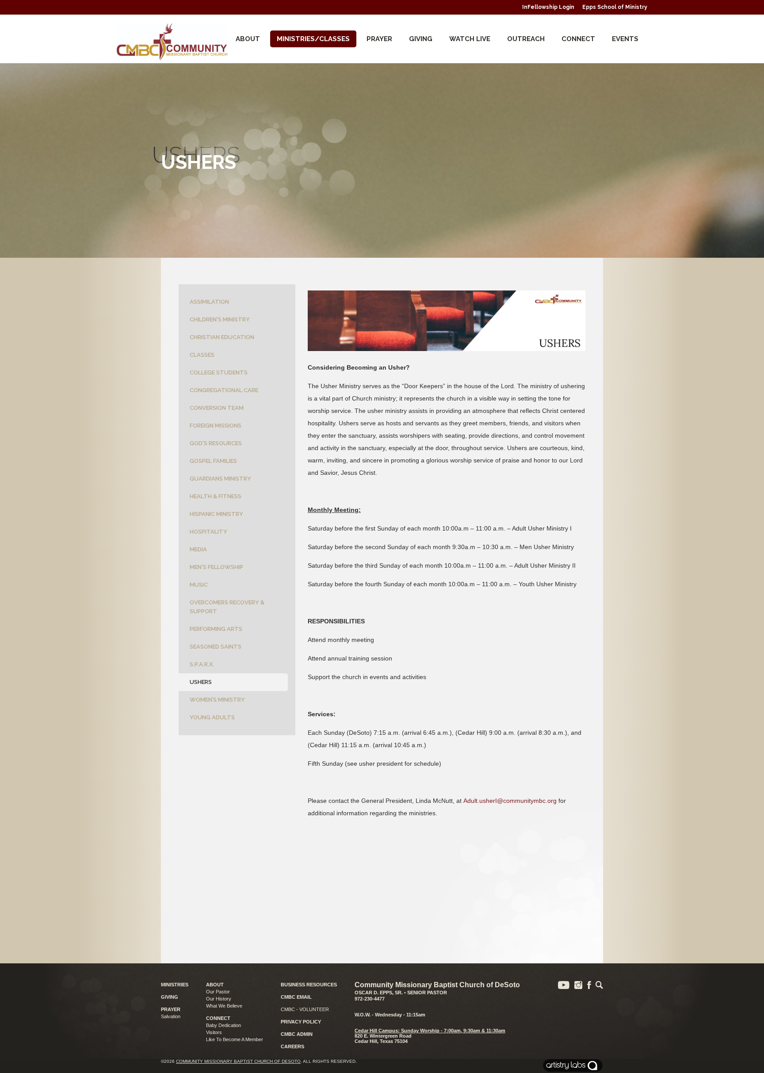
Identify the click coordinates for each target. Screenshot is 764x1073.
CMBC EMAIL (296, 997)
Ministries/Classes (313, 39)
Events (625, 39)
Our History (218, 998)
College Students (219, 372)
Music (199, 584)
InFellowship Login (548, 7)
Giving (420, 39)
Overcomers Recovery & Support (227, 607)
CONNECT (578, 39)
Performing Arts (216, 629)
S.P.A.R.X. (202, 664)
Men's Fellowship (216, 567)
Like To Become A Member (234, 1039)
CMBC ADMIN (297, 1034)
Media (198, 549)
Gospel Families (213, 461)
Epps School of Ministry (614, 7)
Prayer (379, 39)
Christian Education (222, 337)
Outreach (526, 39)
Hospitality (208, 531)
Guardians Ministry (220, 478)
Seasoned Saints (215, 646)
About (248, 39)
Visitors (214, 1032)
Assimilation (209, 301)
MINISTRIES (174, 984)
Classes (202, 354)
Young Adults (212, 717)
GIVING (169, 997)
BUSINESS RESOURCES (309, 984)
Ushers (201, 682)
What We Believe (224, 1005)
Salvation (170, 1016)
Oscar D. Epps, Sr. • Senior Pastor (401, 992)
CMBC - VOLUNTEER (305, 1009)
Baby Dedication (223, 1025)
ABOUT (215, 984)
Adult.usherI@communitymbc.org (510, 800)
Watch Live (469, 39)
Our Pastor (218, 991)
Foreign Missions (215, 425)
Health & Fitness (215, 496)
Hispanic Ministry (216, 514)
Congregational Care (224, 390)
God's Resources (216, 443)
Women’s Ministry (217, 699)
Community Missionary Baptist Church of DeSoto (238, 1061)
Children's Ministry (220, 319)
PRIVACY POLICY (301, 1021)
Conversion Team (217, 408)
